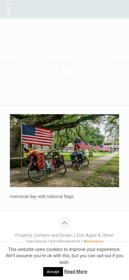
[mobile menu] (121, 9)
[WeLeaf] (8, 9)
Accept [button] (53, 271)
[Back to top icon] (64, 223)
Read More (75, 271)
